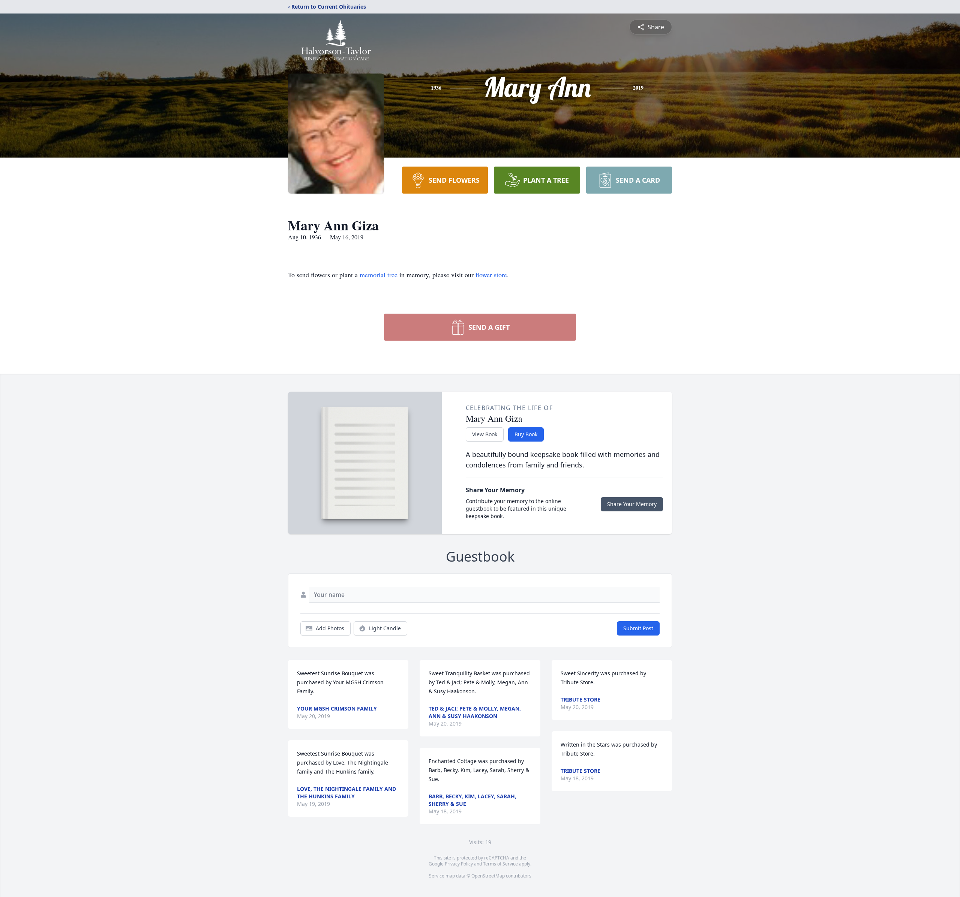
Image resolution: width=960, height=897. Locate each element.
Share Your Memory (632, 504)
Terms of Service (500, 864)
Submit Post (638, 628)
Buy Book (525, 434)
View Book (484, 434)
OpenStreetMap (488, 876)
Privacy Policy (459, 864)
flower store (491, 274)
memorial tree (379, 274)
